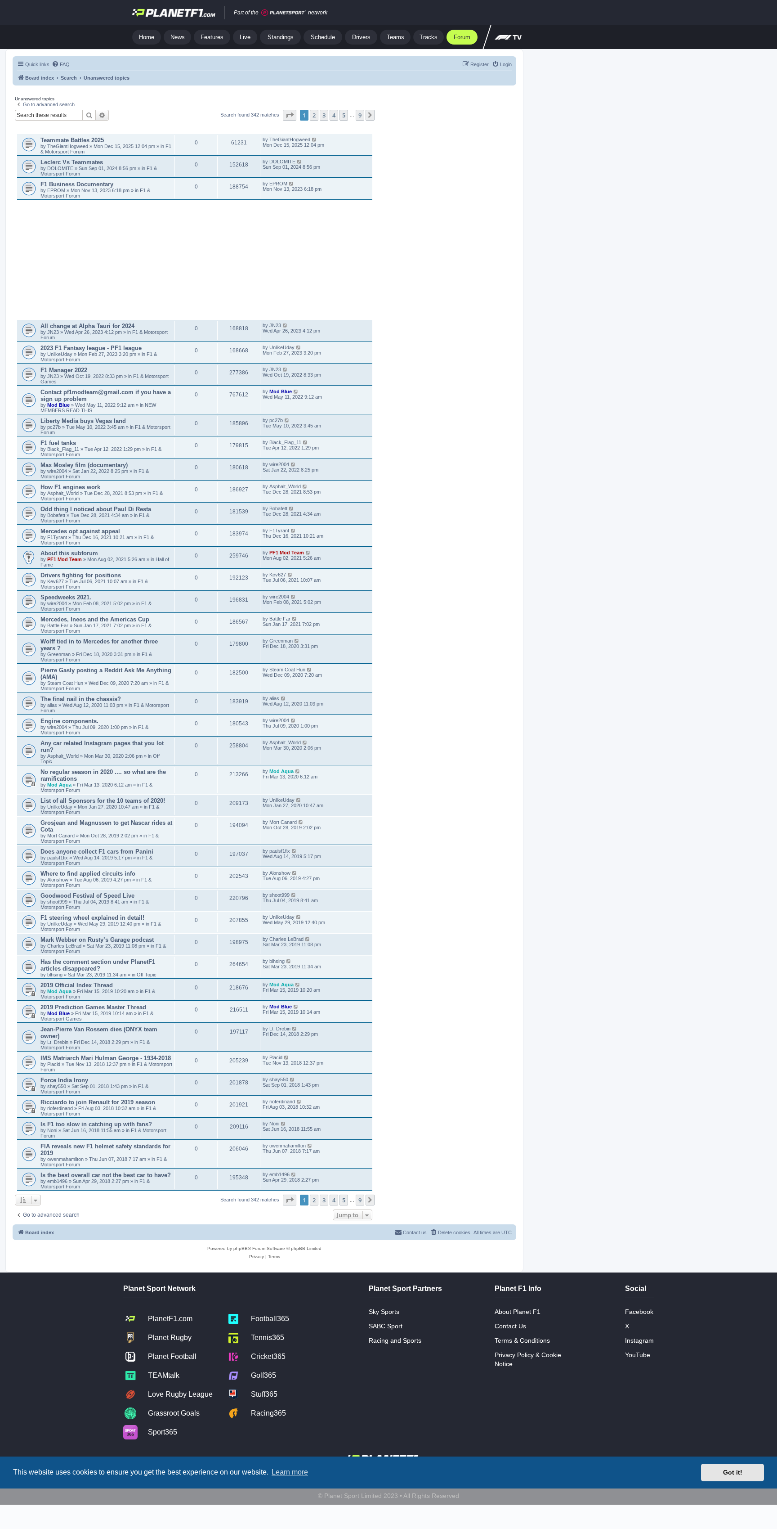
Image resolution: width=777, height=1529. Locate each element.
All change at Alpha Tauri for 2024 (87, 326)
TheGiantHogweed (67, 146)
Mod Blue (59, 405)
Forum (462, 37)
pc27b (54, 427)
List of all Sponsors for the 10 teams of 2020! (102, 800)
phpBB (240, 1248)
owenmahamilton (65, 1159)
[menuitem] (61, 64)
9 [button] (360, 115)
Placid (53, 1064)
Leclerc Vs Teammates (71, 162)
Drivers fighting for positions (80, 575)
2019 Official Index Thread (76, 985)
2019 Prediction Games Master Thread (93, 1007)
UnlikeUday (60, 354)
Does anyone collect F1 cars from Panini (96, 851)
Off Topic (146, 974)
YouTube (637, 1354)
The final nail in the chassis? (80, 699)
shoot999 (57, 901)
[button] (289, 115)
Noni (52, 1130)
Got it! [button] (732, 1472)
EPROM (57, 190)
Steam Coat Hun (65, 683)
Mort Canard (61, 835)
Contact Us (510, 1326)
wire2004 (57, 471)
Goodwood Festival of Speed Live (87, 895)
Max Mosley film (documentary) (84, 465)
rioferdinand (60, 1108)
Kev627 (56, 581)
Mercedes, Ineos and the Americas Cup (94, 619)
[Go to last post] (314, 139)
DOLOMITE (61, 168)
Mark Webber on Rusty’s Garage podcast (97, 939)
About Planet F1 (517, 1311)
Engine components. (69, 721)
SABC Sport (385, 1326)
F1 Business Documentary (76, 184)
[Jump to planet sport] (283, 12)
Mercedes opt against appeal (80, 531)
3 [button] (324, 115)
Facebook (639, 1311)
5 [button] (343, 115)
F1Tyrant (57, 537)
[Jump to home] (173, 13)
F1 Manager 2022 (63, 370)
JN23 (53, 332)
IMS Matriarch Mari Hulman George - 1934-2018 (105, 1058)
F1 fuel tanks (58, 443)
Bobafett (57, 515)
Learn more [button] (290, 1472)
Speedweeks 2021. (65, 597)
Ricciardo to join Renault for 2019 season (97, 1102)
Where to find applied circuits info (87, 873)
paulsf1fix (57, 857)
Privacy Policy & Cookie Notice (528, 1359)
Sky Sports (384, 1311)
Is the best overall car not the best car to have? (105, 1175)
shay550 (56, 1086)
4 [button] (333, 115)
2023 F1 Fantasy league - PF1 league (91, 348)
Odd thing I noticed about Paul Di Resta (95, 509)
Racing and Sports (395, 1340)
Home (146, 37)
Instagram (639, 1340)
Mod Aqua (59, 784)
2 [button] (314, 115)
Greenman (59, 654)
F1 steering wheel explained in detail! (92, 917)
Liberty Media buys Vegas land (83, 421)
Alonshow (57, 879)
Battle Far (58, 625)
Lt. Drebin (57, 1042)
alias (52, 705)
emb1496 (57, 1181)
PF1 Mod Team (65, 559)
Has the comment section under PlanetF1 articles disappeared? (97, 965)
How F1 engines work (70, 487)
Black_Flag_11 (63, 449)
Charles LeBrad (64, 946)
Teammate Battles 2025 (72, 140)
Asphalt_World (63, 493)
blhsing (55, 974)
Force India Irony (64, 1080)
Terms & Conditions (522, 1340)
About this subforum (69, 553)
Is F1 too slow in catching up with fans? (96, 1124)
